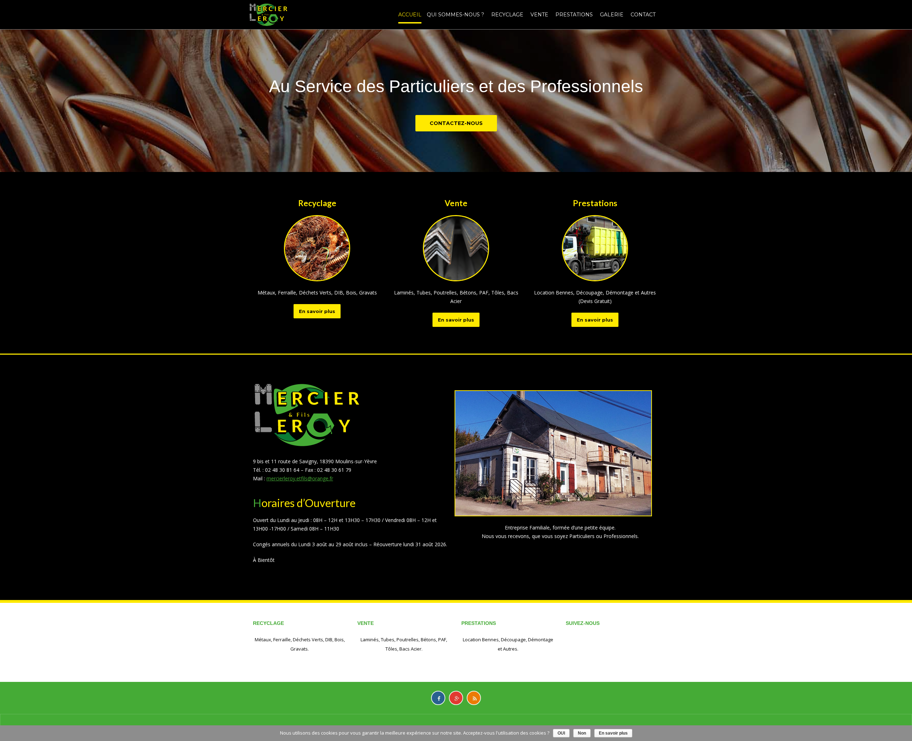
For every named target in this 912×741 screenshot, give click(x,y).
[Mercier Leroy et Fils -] (268, 14)
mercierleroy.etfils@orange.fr (299, 478)
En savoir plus (317, 311)
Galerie (611, 14)
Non (582, 733)
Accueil (409, 14)
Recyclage (507, 14)
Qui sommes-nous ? (455, 14)
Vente (539, 14)
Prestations (574, 14)
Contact (643, 14)
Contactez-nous (456, 123)
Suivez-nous (583, 623)
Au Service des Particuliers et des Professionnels (456, 86)
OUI (561, 733)
